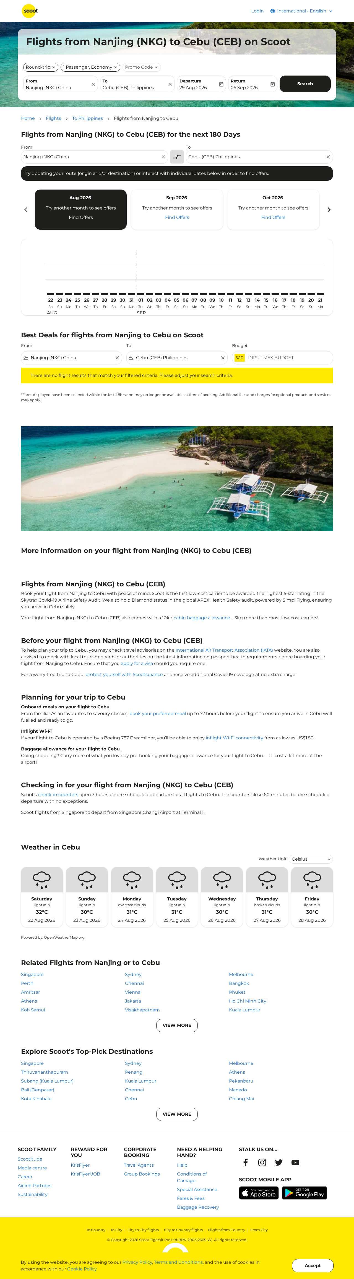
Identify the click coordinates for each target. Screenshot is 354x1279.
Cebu (131, 1098)
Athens (29, 1001)
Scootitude (30, 1159)
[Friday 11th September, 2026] (230, 294)
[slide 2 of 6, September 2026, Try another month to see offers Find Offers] (177, 209)
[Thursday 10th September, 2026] (221, 294)
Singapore (32, 974)
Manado (238, 1089)
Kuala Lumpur (244, 1010)
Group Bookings (142, 1174)
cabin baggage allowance (202, 617)
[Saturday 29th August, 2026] (113, 294)
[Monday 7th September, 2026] (194, 294)
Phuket (237, 992)
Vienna (132, 992)
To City (116, 1230)
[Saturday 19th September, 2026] (302, 294)
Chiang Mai (241, 1098)
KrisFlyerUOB (85, 1174)
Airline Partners (34, 1185)
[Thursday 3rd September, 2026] (158, 294)
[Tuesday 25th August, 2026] (77, 294)
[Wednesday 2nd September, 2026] (149, 294)
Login (257, 11)
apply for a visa (137, 663)
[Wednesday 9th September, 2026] (212, 294)
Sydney (133, 974)
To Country (95, 1230)
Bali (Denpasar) (37, 1089)
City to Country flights (183, 1230)
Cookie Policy (82, 1269)
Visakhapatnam (142, 1010)
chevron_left (25, 209)
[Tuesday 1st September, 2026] (140, 294)
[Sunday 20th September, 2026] (311, 294)
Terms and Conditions (178, 1262)
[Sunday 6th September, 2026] (185, 294)
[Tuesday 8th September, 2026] (203, 294)
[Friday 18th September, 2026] (293, 294)
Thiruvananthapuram (44, 1072)
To (105, 81)
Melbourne (241, 974)
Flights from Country (226, 1230)
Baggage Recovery (198, 1207)
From (31, 81)
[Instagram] (262, 1162)
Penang (133, 1072)
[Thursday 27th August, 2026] (95, 294)
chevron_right (328, 209)
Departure (190, 81)
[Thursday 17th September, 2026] (284, 294)
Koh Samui (33, 1010)
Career (25, 1176)
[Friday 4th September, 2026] (167, 294)
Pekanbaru (241, 1081)
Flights (53, 118)
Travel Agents (139, 1165)
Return (238, 81)
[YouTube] (295, 1162)
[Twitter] (278, 1162)
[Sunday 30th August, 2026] (122, 294)
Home (28, 118)
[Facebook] (245, 1162)
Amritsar (30, 992)
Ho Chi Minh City (247, 1001)
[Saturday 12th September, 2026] (239, 294)
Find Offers (81, 217)
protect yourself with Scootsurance (124, 674)
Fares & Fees (191, 1198)
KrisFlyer (80, 1165)
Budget (240, 345)
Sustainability (33, 1194)
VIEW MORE (177, 1025)
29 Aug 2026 (193, 87)
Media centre (32, 1168)
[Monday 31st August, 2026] (131, 294)
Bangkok (239, 983)
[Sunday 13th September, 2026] (248, 294)
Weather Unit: (273, 858)
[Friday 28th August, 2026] (104, 294)
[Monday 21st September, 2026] (320, 294)
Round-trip (38, 67)
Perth (27, 983)
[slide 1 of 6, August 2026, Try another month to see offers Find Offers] (81, 209)
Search (305, 83)
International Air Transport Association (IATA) (224, 650)
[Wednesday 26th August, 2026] (86, 294)
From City (259, 1230)
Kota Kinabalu (36, 1098)
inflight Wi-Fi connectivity (234, 738)
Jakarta (133, 1001)
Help (182, 1165)
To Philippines (87, 118)
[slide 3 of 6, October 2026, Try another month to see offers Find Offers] (273, 209)
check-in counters (58, 794)
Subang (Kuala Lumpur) (47, 1081)
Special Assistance (197, 1189)
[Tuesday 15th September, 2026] (266, 294)
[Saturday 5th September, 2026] (176, 294)
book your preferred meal (157, 713)
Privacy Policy (137, 1262)
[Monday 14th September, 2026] (257, 294)
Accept (313, 1265)
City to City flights (143, 1230)
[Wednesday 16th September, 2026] (275, 294)
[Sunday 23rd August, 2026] (59, 294)
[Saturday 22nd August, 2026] (50, 294)
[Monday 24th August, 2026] (68, 294)
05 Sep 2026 (244, 87)
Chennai (134, 983)
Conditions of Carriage (192, 1177)
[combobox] (58, 87)
